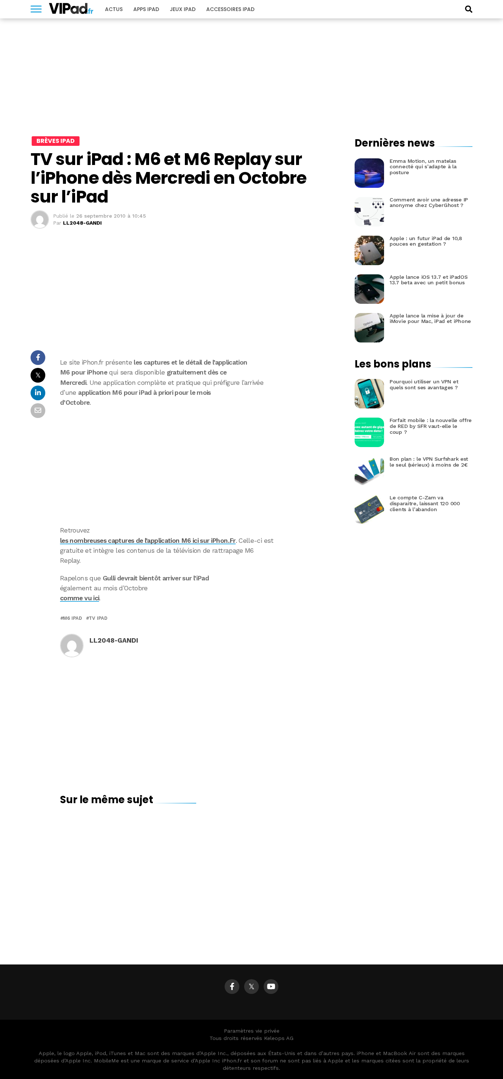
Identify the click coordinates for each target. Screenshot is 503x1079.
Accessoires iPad (230, 9)
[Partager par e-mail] (38, 412)
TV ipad (98, 618)
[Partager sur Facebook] (38, 359)
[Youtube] (271, 986)
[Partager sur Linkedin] (38, 395)
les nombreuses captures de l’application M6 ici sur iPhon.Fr (148, 540)
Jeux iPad (183, 9)
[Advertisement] (196, 466)
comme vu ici (79, 598)
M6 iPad (72, 618)
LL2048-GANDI (82, 223)
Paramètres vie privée (251, 1031)
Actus (114, 9)
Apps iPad (146, 9)
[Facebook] (232, 986)
